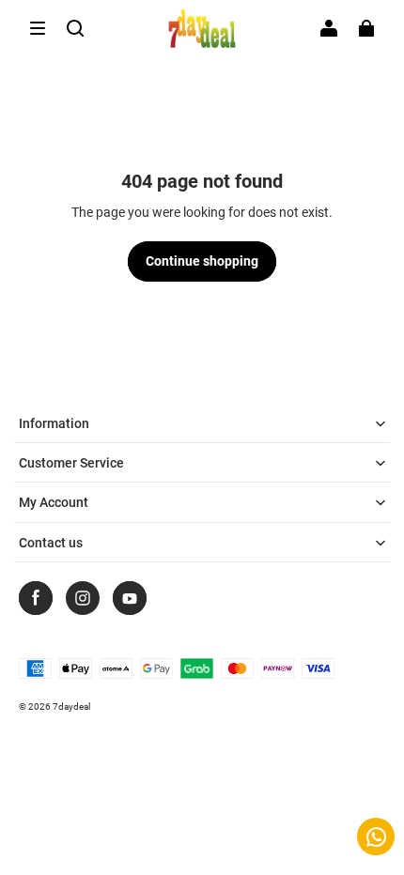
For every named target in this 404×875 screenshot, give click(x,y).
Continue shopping (202, 261)
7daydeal (71, 706)
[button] (37, 28)
